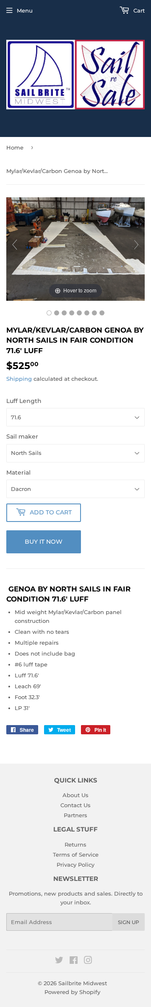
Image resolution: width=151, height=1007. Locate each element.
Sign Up (128, 922)
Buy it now (43, 541)
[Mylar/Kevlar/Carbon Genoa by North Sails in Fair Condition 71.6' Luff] (49, 312)
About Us (75, 795)
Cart (138, 10)
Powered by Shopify (72, 992)
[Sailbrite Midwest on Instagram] (88, 961)
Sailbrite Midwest (82, 983)
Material (18, 472)
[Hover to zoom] (75, 248)
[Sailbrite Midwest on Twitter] (59, 961)
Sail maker (22, 436)
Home (14, 147)
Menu (25, 10)
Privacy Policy (75, 864)
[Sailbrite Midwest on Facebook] (73, 961)
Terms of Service (76, 854)
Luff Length (24, 401)
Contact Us (75, 805)
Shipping (19, 378)
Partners (75, 815)
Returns (75, 844)
